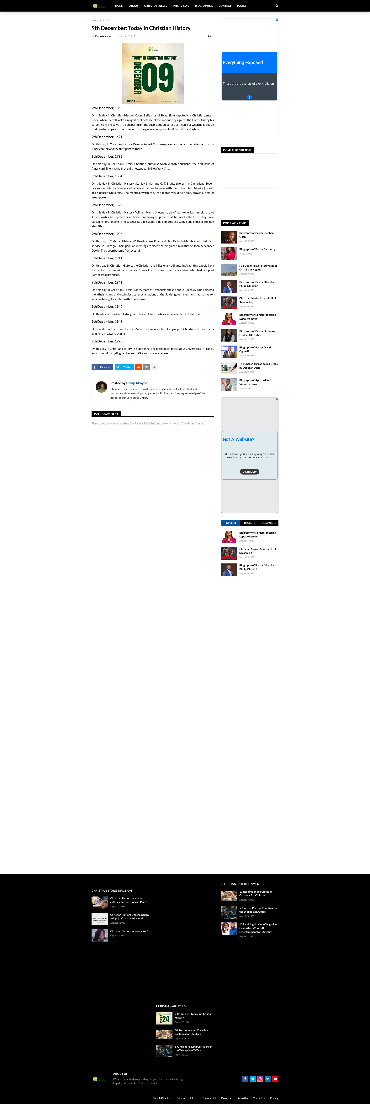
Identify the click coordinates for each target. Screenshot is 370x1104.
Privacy (274, 1098)
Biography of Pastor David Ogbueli (255, 349)
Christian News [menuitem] (155, 5)
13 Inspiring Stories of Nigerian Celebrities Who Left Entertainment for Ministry (258, 928)
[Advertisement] (249, 725)
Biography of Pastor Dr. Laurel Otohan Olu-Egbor (257, 332)
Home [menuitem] (119, 5)
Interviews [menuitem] (181, 5)
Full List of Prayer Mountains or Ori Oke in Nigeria (258, 267)
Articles (104, 20)
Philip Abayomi (138, 383)
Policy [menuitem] (241, 5)
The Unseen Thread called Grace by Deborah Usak (258, 365)
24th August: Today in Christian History (193, 1015)
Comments (269, 522)
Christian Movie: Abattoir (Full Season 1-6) (257, 300)
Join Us (194, 1098)
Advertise (242, 1098)
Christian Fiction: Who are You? (129, 931)
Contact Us (259, 1098)
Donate (181, 1098)
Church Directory (162, 1098)
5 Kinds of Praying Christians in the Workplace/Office (193, 1048)
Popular (230, 522)
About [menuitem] (133, 5)
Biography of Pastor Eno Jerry (257, 249)
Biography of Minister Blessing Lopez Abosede (257, 316)
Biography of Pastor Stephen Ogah (256, 234)
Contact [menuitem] (225, 5)
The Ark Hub (209, 1098)
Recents (249, 522)
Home (95, 20)
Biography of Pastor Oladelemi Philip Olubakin (257, 283)
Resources (227, 1098)
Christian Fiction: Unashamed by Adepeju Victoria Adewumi (129, 916)
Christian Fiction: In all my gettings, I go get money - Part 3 (128, 900)
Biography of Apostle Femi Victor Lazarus (255, 382)
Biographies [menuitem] (204, 5)
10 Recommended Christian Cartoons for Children (191, 1032)
